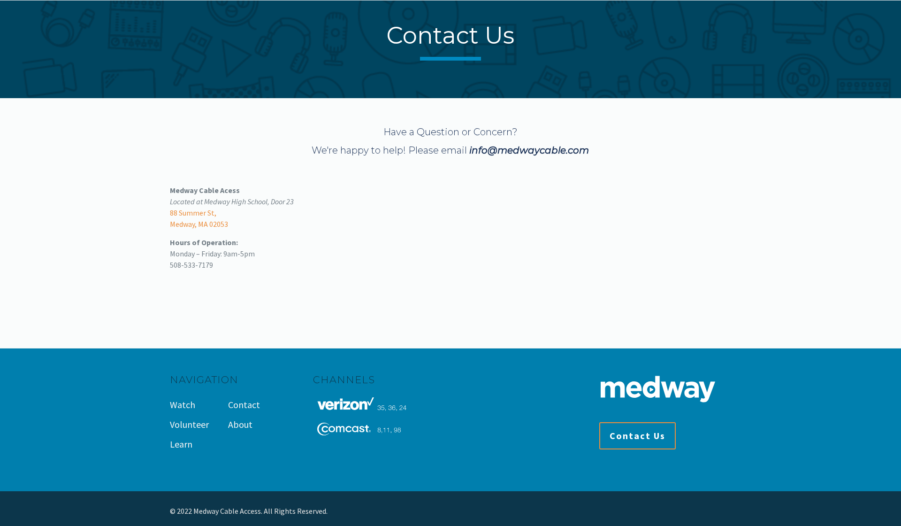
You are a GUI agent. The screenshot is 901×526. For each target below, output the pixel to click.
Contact (244, 404)
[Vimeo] (717, 511)
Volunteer (189, 424)
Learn (181, 444)
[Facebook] (691, 511)
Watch (182, 404)
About (240, 424)
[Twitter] (704, 511)
